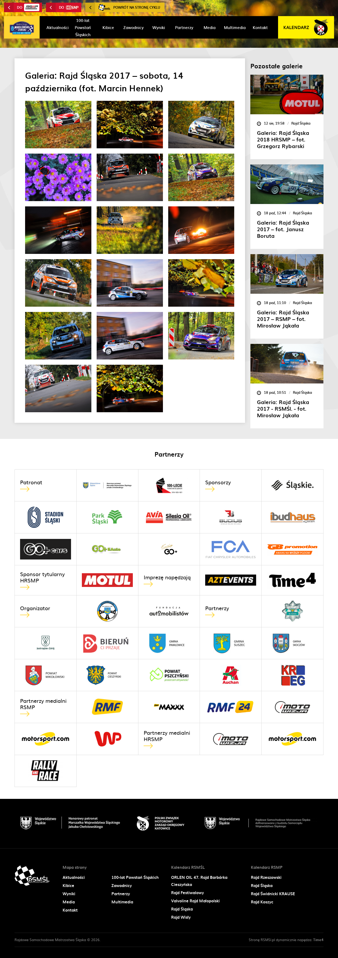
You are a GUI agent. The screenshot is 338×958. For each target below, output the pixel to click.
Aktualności (74, 877)
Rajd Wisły (181, 917)
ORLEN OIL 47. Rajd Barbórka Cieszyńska (199, 880)
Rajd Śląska (182, 909)
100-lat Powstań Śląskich (135, 877)
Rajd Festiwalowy (187, 892)
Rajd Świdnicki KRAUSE (273, 894)
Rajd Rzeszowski (266, 877)
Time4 (318, 939)
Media (69, 902)
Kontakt (70, 910)
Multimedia (122, 902)
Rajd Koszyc (262, 902)
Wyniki (69, 894)
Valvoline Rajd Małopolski (195, 901)
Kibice (68, 885)
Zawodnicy (121, 885)
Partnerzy (120, 894)
